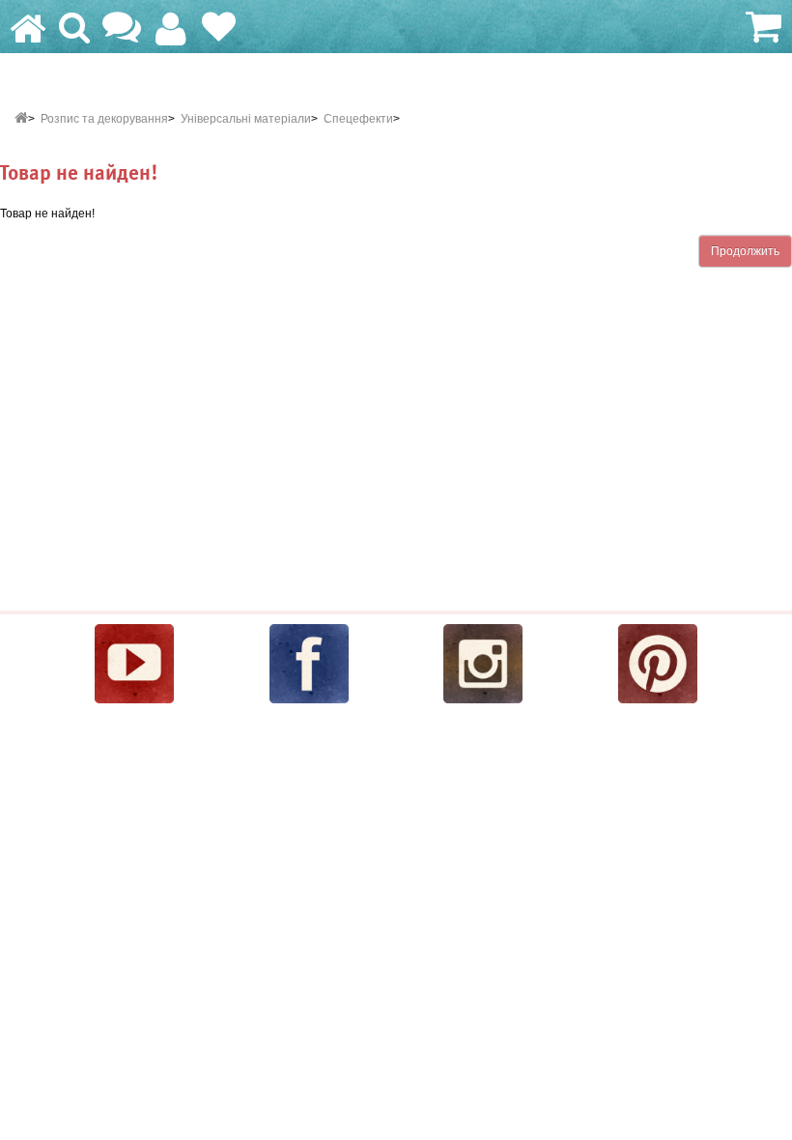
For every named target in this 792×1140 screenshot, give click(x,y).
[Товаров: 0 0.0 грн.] (760, 28)
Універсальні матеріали (246, 119)
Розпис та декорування (104, 119)
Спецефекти (358, 119)
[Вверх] (779, 1116)
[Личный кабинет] (170, 37)
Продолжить (745, 251)
